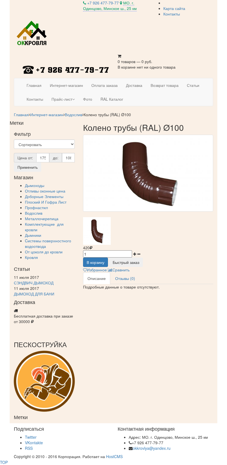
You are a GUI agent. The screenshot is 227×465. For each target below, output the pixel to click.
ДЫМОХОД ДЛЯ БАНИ (34, 294)
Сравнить (121, 269)
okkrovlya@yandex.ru (152, 448)
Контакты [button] (35, 99)
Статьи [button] (193, 85)
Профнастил (36, 207)
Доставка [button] (134, 85)
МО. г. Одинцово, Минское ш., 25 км (110, 5)
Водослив (73, 114)
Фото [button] (87, 99)
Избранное (97, 269)
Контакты (171, 14)
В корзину (95, 262)
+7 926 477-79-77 (103, 3)
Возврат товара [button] (165, 85)
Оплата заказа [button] (104, 85)
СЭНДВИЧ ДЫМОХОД (33, 282)
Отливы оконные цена (45, 191)
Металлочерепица (41, 218)
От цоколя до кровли (44, 251)
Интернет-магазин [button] (66, 85)
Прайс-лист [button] (61, 99)
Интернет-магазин (46, 114)
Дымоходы (34, 185)
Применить (27, 167)
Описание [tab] (96, 278)
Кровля (31, 257)
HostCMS (114, 456)
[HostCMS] (32, 33)
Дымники (33, 235)
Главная (21, 114)
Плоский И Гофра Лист (45, 202)
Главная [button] (34, 85)
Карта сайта (174, 8)
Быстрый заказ (126, 262)
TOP (4, 462)
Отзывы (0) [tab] (125, 278)
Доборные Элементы (44, 196)
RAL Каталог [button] (111, 99)
